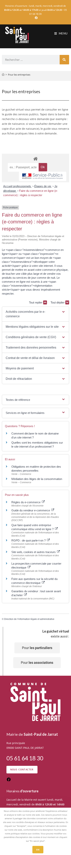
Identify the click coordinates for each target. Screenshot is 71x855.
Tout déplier (58, 302)
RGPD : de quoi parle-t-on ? (28, 540)
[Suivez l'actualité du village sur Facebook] (8, 780)
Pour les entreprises (19, 74)
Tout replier (36, 302)
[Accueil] (3, 74)
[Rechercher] (64, 59)
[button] (35, 314)
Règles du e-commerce (26, 502)
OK (38, 849)
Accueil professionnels (17, 186)
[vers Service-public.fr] (42, 176)
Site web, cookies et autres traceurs (33, 552)
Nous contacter (22, 769)
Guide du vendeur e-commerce (31, 510)
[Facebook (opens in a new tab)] (35, 18)
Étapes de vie (43, 186)
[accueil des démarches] (35, 158)
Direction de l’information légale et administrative (29, 619)
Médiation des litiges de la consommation (36, 479)
